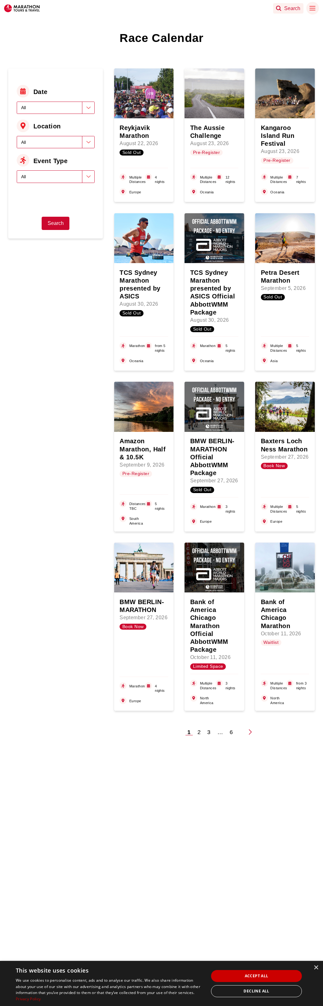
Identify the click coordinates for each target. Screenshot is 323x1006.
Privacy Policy (28, 999)
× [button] (316, 967)
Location (47, 126)
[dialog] (161, 983)
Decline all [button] (256, 991)
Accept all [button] (256, 976)
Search (56, 223)
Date (40, 91)
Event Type (50, 160)
